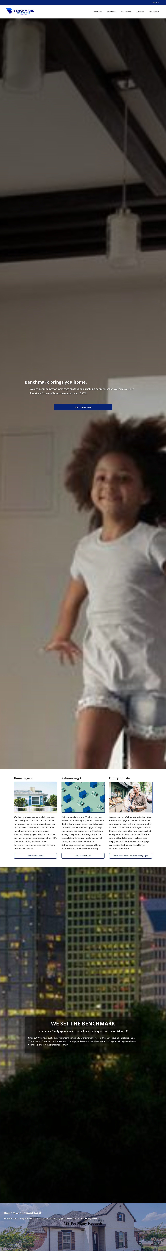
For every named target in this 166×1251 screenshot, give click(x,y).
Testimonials (154, 11)
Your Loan (155, 2)
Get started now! (35, 855)
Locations (140, 11)
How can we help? (83, 855)
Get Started (97, 11)
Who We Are (126, 11)
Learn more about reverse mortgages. (130, 855)
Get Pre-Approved (83, 407)
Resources (111, 11)
